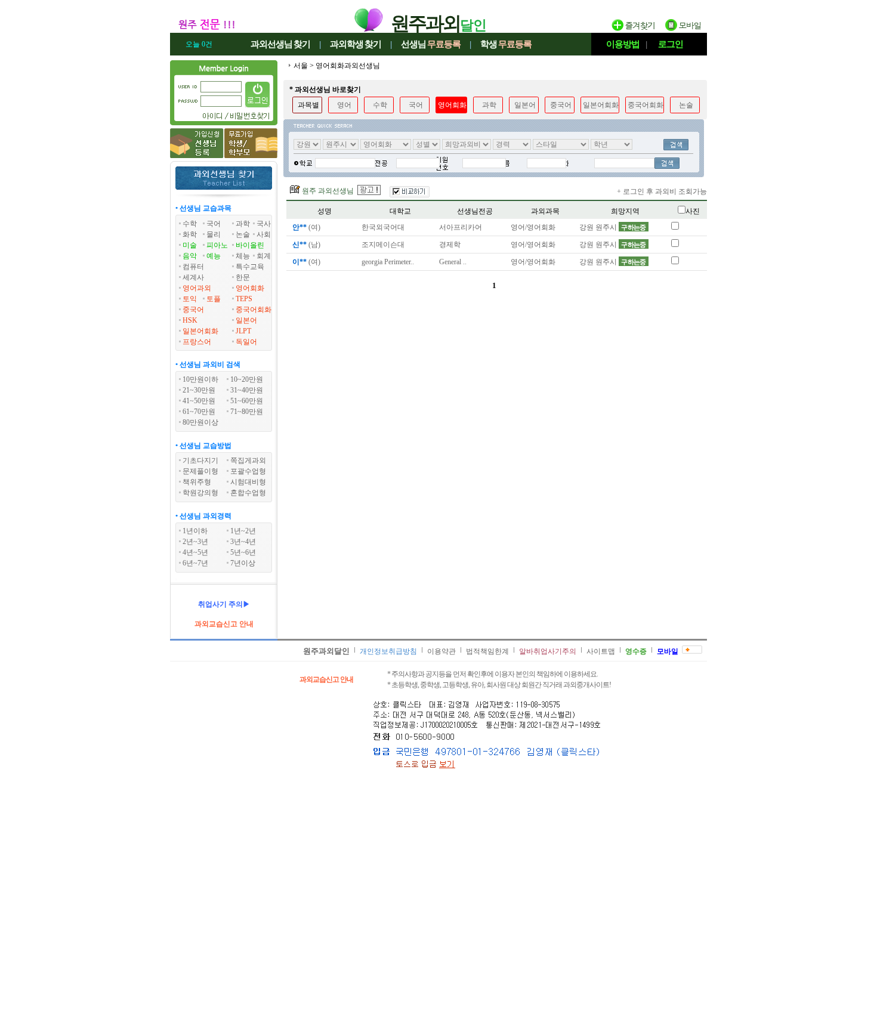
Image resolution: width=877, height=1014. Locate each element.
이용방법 (623, 44)
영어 (344, 105)
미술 (190, 245)
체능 (243, 256)
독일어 (246, 342)
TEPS (244, 299)
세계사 (193, 277)
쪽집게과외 (248, 460)
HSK (190, 320)
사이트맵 (600, 651)
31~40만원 (246, 390)
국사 (264, 224)
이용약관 (441, 651)
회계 (264, 256)
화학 (190, 234)
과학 (243, 224)
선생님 (431, 44)
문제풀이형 (200, 471)
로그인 (670, 44)
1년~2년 (243, 531)
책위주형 (197, 482)
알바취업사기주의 (547, 651)
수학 (190, 224)
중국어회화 (253, 309)
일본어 (246, 320)
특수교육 (250, 266)
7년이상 (242, 563)
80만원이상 (200, 422)
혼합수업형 (248, 493)
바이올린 (250, 245)
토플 (213, 299)
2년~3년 (195, 541)
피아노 (217, 245)
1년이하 (195, 531)
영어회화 (250, 288)
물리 (213, 234)
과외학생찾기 (355, 44)
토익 (190, 299)
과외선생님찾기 (280, 44)
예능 (213, 256)
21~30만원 (199, 390)
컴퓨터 (193, 266)
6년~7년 (195, 563)
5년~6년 (243, 552)
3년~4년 (243, 541)
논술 (243, 234)
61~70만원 (199, 411)
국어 (213, 224)
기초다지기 (200, 460)
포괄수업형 (248, 471)
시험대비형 (248, 482)
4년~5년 (195, 552)
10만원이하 (200, 379)
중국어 (193, 309)
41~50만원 (199, 401)
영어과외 (197, 288)
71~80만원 (246, 411)
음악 (190, 256)
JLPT (243, 331)
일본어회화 (200, 331)
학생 (506, 44)
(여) (306, 227)
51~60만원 (246, 401)
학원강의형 (200, 493)
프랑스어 (197, 342)
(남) (306, 244)
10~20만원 (246, 379)
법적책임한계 (487, 651)
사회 (264, 234)
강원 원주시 (612, 227)
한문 (243, 277)
